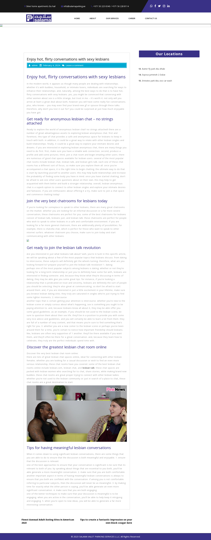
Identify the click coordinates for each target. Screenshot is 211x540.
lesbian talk (89, 367)
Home (77, 18)
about (93, 18)
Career (131, 18)
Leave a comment (74, 65)
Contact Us (151, 18)
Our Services (112, 18)
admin (35, 65)
